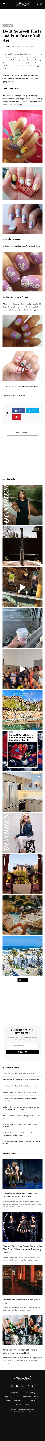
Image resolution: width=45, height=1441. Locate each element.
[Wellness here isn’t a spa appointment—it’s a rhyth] (22, 546)
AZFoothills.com (10, 1068)
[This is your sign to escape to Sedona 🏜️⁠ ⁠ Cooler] (22, 874)
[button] (3, 4)
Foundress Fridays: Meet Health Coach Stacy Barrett (19, 1073)
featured (21, 396)
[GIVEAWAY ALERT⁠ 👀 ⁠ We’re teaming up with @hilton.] (22, 792)
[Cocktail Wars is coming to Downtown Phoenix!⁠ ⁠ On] (22, 751)
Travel (17, 1396)
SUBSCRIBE (22, 1052)
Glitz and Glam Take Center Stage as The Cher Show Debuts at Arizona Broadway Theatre (22, 1249)
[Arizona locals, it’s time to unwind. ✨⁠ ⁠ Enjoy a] (22, 710)
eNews (25, 1392)
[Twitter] (22, 1386)
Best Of (33, 1400)
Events (26, 1404)
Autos (36, 1396)
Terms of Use (30, 1409)
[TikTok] (28, 1386)
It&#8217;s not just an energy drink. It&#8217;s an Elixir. (20, 1092)
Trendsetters (26, 1396)
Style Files (8, 1396)
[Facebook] (17, 1386)
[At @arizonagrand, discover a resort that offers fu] (22, 915)
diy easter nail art (9, 396)
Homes (25, 1400)
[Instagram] (12, 1386)
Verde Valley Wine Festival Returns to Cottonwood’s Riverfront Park (19, 1351)
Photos (18, 1404)
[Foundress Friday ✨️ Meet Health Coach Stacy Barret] (22, 505)
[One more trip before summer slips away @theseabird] (22, 628)
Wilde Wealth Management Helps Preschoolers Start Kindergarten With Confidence (19, 1134)
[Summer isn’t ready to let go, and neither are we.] (22, 956)
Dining (32, 1392)
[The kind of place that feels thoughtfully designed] (22, 587)
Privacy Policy (22, 1409)
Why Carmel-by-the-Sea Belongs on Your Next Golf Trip (20, 1080)
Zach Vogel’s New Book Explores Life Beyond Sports (19, 1086)
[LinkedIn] (33, 1386)
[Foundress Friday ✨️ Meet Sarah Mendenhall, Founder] (22, 833)
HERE (36, 386)
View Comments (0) (22, 432)
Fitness (8, 1400)
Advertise (13, 1409)
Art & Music (8, 25)
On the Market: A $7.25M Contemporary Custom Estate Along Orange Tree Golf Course (20, 1108)
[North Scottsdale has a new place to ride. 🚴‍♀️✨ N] (22, 669)
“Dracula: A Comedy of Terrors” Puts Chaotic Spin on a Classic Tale (19, 1195)
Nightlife (17, 1400)
